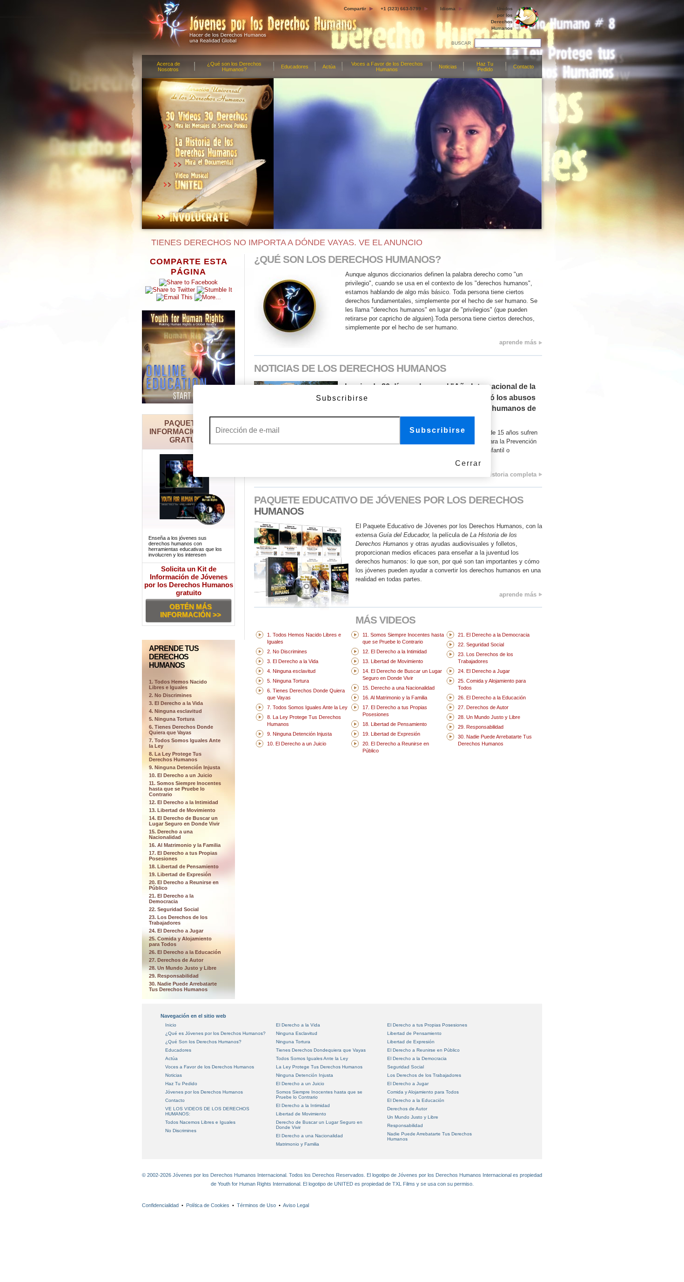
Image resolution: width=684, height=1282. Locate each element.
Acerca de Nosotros (168, 66)
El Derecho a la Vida (298, 1024)
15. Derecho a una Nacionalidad (171, 834)
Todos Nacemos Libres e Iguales (200, 1122)
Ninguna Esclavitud (296, 1033)
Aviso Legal (296, 1205)
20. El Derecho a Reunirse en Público (184, 885)
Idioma (448, 8)
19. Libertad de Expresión (180, 874)
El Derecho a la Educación (415, 1100)
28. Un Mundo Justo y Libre (182, 968)
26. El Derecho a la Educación (185, 952)
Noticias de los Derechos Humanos (350, 368)
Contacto (523, 66)
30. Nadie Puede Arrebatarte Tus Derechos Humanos (183, 986)
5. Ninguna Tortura (171, 719)
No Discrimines (180, 1130)
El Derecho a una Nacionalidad (309, 1135)
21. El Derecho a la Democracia (171, 898)
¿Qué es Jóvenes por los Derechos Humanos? (215, 1033)
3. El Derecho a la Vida (176, 703)
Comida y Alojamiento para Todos (423, 1091)
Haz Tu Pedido (484, 66)
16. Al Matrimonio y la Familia (185, 845)
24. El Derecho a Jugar (176, 930)
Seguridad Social (405, 1066)
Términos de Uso (256, 1205)
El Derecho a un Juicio (300, 1083)
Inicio (170, 1024)
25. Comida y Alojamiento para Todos (180, 941)
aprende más (517, 342)
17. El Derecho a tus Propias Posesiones (183, 855)
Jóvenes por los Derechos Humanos (204, 1091)
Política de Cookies (207, 1205)
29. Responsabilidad (174, 976)
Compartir (355, 8)
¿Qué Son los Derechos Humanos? (203, 1041)
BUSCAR (461, 43)
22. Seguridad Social (174, 909)
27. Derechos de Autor (176, 960)
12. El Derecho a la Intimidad (183, 802)
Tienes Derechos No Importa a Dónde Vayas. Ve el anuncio (284, 242)
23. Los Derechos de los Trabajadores (178, 920)
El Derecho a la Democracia (417, 1058)
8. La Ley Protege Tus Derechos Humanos (175, 756)
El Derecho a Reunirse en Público (423, 1050)
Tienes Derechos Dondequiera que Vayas (321, 1050)
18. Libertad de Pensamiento (184, 866)
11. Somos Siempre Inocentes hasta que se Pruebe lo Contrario (185, 788)
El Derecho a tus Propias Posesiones (427, 1024)
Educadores (294, 66)
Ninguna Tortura (293, 1041)
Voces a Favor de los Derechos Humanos (387, 66)
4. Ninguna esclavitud (175, 711)
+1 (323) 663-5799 (401, 8)
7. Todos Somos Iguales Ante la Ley (185, 743)
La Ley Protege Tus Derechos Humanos (319, 1066)
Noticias (448, 66)
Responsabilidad (405, 1125)
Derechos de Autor (407, 1108)
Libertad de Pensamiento (414, 1033)
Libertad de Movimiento (301, 1113)
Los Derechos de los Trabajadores (424, 1075)
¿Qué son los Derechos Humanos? (234, 66)
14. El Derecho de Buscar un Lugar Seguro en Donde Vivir (184, 820)
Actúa (328, 66)
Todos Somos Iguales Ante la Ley (312, 1058)
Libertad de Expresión (411, 1041)
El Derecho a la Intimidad (303, 1105)
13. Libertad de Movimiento (182, 810)
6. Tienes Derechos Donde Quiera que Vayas (181, 729)
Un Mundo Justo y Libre (412, 1117)
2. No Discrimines (170, 695)
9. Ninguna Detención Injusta (184, 767)
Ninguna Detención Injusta (304, 1075)
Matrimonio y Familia (297, 1144)
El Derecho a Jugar (408, 1083)
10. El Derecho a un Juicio (180, 775)
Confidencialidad (160, 1205)
